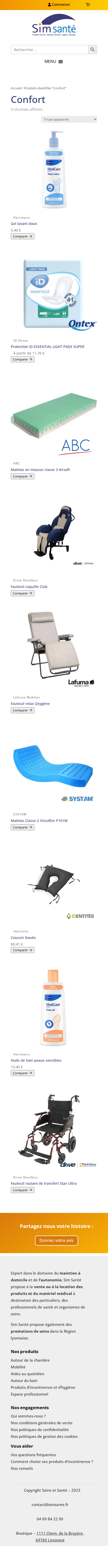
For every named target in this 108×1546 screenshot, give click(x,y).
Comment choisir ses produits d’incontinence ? (52, 1461)
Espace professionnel (29, 1394)
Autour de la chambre (30, 1360)
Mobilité (18, 1366)
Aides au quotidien (27, 1373)
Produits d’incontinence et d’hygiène (43, 1387)
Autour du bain (24, 1380)
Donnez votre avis (56, 1240)
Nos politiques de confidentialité (40, 1429)
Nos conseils (22, 1468)
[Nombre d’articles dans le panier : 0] (87, 4)
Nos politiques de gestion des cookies (44, 1436)
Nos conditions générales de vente (42, 1422)
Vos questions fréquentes (33, 1454)
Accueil (16, 88)
